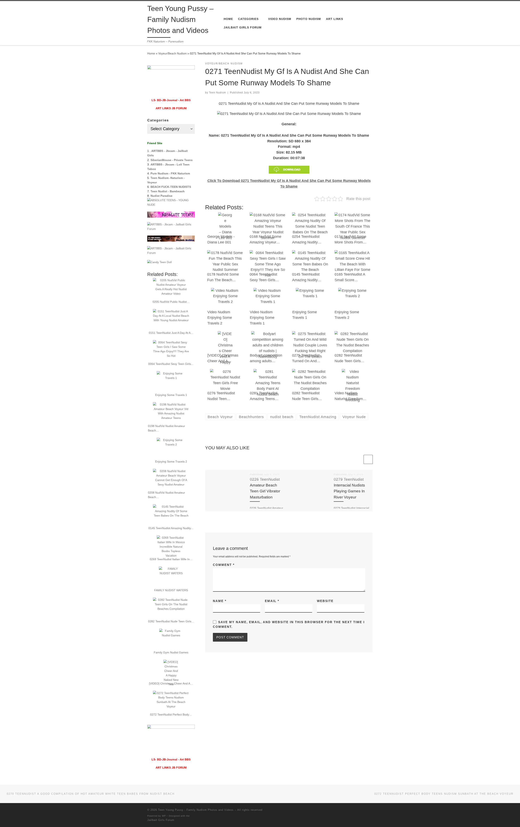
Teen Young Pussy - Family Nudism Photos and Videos (196, 809)
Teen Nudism (217, 92)
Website (325, 601)
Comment (224, 564)
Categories (158, 120)
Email (272, 601)
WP (164, 816)
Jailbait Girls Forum (160, 820)
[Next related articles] (368, 459)
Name (219, 601)
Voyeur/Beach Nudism (172, 53)
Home (151, 53)
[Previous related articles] (358, 459)
